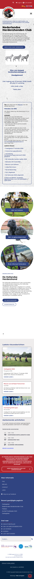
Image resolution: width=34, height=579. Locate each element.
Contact (5, 487)
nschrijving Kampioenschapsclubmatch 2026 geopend (15, 155)
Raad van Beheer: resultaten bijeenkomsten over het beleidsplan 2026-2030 (15, 179)
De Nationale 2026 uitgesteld (14, 175)
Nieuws (4, 484)
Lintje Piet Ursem (10, 167)
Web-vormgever (20, 575)
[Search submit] (32, 539)
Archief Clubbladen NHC (9, 511)
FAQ (3, 481)
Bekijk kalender (8, 448)
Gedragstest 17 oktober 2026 (14, 148)
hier (21, 86)
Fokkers (4, 509)
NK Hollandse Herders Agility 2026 (16, 159)
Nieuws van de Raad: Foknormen (14, 383)
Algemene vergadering (16, 444)
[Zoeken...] (13, 3)
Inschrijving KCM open (11, 408)
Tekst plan (17, 89)
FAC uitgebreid (10, 172)
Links (4, 490)
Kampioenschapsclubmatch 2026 (19, 435)
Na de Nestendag (10, 169)
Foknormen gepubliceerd (13, 151)
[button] (31, 13)
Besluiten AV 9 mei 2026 (12, 162)
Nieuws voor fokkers (11, 164)
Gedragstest (5, 504)
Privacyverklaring (8, 563)
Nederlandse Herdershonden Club (12, 506)
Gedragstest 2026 (9, 369)
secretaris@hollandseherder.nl (13, 142)
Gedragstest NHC (13, 440)
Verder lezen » (9, 377)
